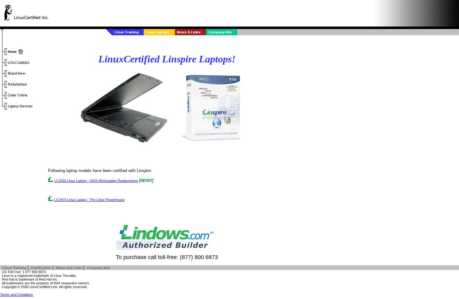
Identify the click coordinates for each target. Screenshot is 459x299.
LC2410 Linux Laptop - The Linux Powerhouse (89, 200)
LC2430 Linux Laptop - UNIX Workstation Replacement (96, 181)
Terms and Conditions (16, 295)
